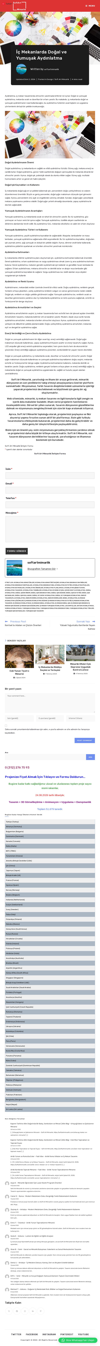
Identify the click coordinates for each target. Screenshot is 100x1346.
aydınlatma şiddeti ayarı (74, 588)
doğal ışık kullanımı (23, 595)
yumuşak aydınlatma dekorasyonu (54, 608)
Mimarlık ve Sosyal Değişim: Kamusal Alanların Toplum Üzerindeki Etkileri (50, 1276)
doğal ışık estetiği (73, 593)
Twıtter (16, 1334)
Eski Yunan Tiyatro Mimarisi (19, 672)
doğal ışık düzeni (58, 593)
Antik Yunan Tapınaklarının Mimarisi (61, 1170)
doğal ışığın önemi (22, 593)
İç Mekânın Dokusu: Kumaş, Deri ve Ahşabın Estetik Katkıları (50, 1263)
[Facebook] (16, 1311)
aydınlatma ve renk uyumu (53, 590)
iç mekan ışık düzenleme (29, 606)
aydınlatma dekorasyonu (43, 585)
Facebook (32, 1334)
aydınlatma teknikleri (32, 590)
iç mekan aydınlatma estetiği (60, 600)
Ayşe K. (13, 1183)
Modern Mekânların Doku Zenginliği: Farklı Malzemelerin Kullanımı (51, 1196)
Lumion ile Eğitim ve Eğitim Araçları (39, 1236)
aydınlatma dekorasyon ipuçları (18, 585)
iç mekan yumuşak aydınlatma (52, 606)
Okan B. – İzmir (16, 1249)
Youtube (83, 1334)
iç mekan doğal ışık (62, 603)
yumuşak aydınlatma (31, 608)
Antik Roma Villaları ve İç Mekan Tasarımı (61, 1156)
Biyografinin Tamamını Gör (41, 568)
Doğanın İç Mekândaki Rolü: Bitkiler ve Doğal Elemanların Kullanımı (54, 1289)
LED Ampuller (70, 606)
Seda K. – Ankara (17, 1236)
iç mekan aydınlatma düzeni (35, 600)
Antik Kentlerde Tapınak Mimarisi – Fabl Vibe (28, 1170)
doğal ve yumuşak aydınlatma (67, 595)
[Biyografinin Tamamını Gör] (57, 569)
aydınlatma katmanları (15, 588)
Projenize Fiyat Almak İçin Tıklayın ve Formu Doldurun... (45, 777)
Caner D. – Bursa (17, 1196)
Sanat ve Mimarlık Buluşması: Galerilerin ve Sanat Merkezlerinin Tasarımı (52, 1249)
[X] (8, 1311)
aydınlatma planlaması (54, 588)
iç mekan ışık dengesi (79, 603)
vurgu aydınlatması (13, 608)
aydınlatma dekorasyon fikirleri (73, 582)
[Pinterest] (40, 1311)
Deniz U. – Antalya (18, 1263)
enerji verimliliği (55, 598)
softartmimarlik (51, 69)
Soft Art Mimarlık (62, 79)
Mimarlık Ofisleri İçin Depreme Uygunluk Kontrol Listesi (80, 667)
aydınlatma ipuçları (80, 585)
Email (10, 483)
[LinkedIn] (32, 1311)
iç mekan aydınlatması (22, 603)
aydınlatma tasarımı (13, 590)
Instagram (49, 1334)
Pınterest (66, 1334)
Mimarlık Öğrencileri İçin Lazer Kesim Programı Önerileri (40, 1183)
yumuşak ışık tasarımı (35, 611)
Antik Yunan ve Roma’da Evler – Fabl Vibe (27, 1156)
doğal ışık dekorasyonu (41, 593)
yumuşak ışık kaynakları (15, 611)
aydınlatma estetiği (63, 585)
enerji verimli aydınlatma (36, 598)
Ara (6, 752)
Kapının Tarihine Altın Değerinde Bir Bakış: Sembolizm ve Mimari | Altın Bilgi (40, 1124)
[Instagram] (24, 1311)
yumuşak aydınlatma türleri (82, 608)
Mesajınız (12, 512)
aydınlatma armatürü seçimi (47, 582)
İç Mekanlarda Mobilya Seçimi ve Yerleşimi (50, 668)
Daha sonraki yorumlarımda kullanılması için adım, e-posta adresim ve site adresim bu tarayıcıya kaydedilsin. (47, 731)
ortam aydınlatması (85, 606)
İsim (9, 469)
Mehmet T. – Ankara (18, 1289)
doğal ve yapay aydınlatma (43, 595)
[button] (77, 1340)
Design (50, 79)
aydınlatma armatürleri (24, 582)
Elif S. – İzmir (15, 1276)
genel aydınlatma (70, 598)
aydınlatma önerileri (34, 588)
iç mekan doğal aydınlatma (43, 603)
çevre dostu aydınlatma (75, 590)
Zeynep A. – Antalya (19, 1209)
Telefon (11, 498)
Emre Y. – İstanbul (18, 1223)
